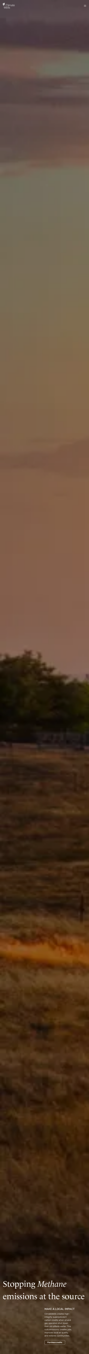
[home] (9, 6)
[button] (85, 6)
